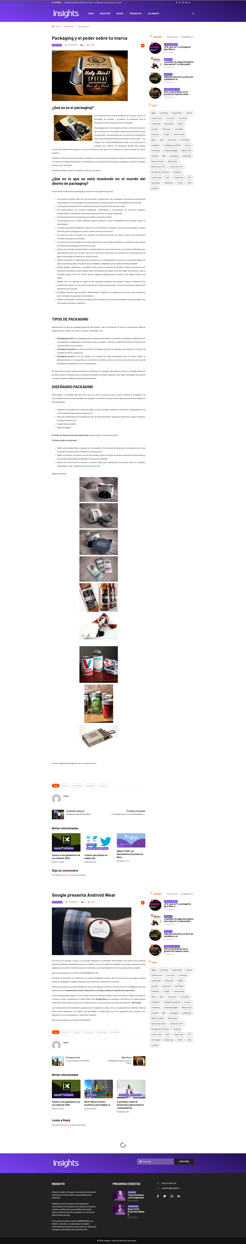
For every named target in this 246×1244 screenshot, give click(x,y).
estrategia (179, 129)
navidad (154, 156)
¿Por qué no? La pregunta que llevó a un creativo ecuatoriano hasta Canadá (91, 2)
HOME (91, 14)
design (65, 786)
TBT (189, 177)
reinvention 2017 (176, 167)
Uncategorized (171, 44)
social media (156, 177)
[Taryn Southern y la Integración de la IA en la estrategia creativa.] (119, 1196)
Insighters (105, 14)
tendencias (168, 183)
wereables (115, 1032)
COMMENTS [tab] (187, 37)
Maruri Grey (186, 151)
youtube (154, 188)
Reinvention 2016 (158, 167)
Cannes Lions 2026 (172, 89)
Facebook (155, 134)
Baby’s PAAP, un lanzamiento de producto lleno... (97, 854)
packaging (90, 786)
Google (166, 134)
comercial (183, 118)
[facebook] (176, 3)
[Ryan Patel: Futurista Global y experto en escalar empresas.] (119, 1210)
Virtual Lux (91, 844)
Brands (120, 14)
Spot (168, 177)
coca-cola (170, 118)
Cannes (189, 113)
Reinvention (136, 14)
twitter (180, 183)
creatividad (155, 124)
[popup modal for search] (190, 13)
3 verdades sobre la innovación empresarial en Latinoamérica (97, 1104)
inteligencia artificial (172, 145)
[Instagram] (183, 3)
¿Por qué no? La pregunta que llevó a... (177, 48)
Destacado (169, 124)
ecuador (154, 129)
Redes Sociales (157, 161)
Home (57, 26)
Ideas (153, 140)
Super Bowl (178, 177)
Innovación (57, 902)
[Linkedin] (186, 3)
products (102, 786)
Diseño (180, 124)
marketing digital (171, 151)
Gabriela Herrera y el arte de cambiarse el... (178, 78)
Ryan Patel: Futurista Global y (136, 1212)
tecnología (155, 183)
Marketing (69, 26)
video (189, 183)
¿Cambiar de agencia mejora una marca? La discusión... (178, 63)
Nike (164, 156)
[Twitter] (180, 2)
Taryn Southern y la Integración (136, 1196)
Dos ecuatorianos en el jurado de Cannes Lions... (177, 93)
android (66, 1032)
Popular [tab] (172, 37)
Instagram (155, 145)
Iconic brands (179, 134)
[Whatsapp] (189, 3)
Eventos (122, 848)
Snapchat (177, 172)
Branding (164, 113)
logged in (66, 875)
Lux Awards (153, 14)
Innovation (185, 140)
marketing (77, 786)
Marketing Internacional (64, 848)
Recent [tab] (158, 37)
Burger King (177, 113)
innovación (172, 140)
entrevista (166, 129)
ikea (161, 140)
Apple (153, 113)
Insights (168, 59)
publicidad (187, 156)
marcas (187, 145)
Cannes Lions (156, 118)
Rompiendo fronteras (160, 172)
